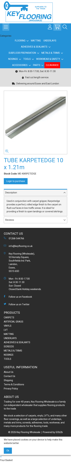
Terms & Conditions (14, 384)
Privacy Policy (11, 388)
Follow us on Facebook (20, 296)
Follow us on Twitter (19, 304)
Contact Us (9, 376)
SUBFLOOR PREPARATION (22, 53)
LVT (6, 330)
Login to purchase (15, 181)
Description (11, 192)
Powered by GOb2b (53, 432)
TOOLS (27, 59)
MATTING (36, 40)
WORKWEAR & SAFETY (48, 59)
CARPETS (9, 317)
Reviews (9, 220)
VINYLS (7, 325)
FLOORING (20, 40)
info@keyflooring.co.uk (21, 246)
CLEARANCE (52, 65)
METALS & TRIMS (50, 53)
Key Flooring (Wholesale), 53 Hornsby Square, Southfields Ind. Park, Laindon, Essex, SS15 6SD (22, 262)
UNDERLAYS (49, 40)
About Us (8, 372)
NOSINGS (13, 59)
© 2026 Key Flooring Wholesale (24, 432)
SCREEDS (9, 346)
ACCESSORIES (20, 65)
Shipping (8, 380)
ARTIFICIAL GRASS (13, 321)
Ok (7, 450)
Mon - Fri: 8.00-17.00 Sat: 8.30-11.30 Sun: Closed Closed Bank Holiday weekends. (25, 283)
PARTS (36, 65)
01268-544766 (16, 238)
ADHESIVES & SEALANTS (34, 46)
